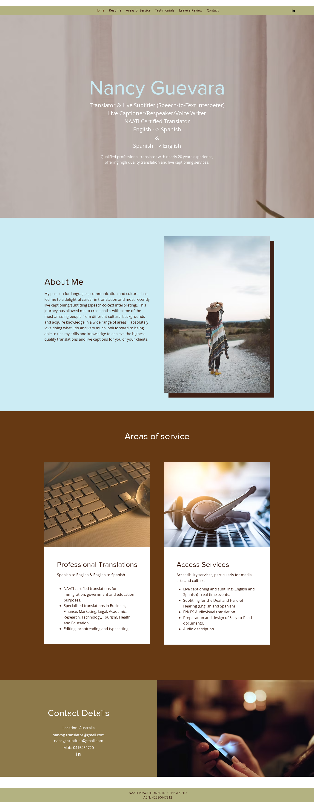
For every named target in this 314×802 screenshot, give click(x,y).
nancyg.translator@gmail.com (79, 734)
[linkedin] (293, 10)
